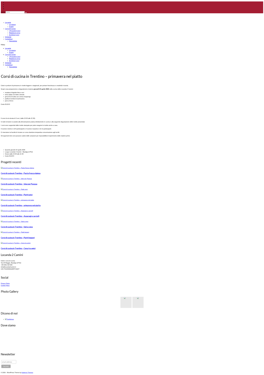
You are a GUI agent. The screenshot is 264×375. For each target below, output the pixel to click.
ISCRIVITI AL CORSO (8, 115)
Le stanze (12, 24)
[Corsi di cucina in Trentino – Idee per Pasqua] (132, 179)
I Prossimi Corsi (14, 31)
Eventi (11, 27)
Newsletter (13, 41)
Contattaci (9, 39)
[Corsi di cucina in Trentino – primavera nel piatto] (132, 200)
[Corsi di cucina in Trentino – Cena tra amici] (132, 243)
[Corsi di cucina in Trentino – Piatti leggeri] (132, 232)
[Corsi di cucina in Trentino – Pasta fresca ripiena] (132, 168)
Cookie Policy (5, 285)
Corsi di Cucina (10, 29)
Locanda (8, 22)
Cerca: (3, 12)
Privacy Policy (5, 283)
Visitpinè (8, 37)
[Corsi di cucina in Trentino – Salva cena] (132, 221)
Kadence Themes (27, 372)
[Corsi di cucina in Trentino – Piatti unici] (132, 189)
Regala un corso (14, 33)
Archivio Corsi (14, 35)
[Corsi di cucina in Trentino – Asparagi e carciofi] (132, 211)
